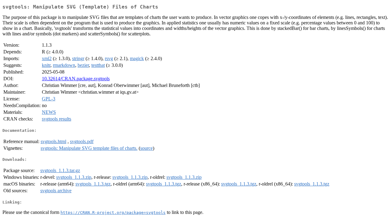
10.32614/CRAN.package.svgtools (76, 78)
